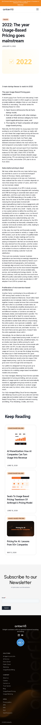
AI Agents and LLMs (9, 656)
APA (4, 705)
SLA (4, 710)
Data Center (7, 662)
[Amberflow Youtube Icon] (22, 635)
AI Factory (6, 659)
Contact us (6, 683)
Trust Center (7, 686)
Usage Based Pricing (9, 691)
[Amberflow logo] (20, 626)
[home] (8, 9)
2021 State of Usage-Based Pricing (21, 150)
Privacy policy (7, 702)
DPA (4, 707)
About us (5, 678)
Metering (6, 667)
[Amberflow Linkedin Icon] (19, 635)
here (35, 171)
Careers (5, 680)
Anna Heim (27, 129)
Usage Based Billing (9, 670)
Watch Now (20, 4)
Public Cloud (7, 664)
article (10, 98)
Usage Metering (8, 694)
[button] (37, 9)
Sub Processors (7, 713)
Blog (4, 688)
